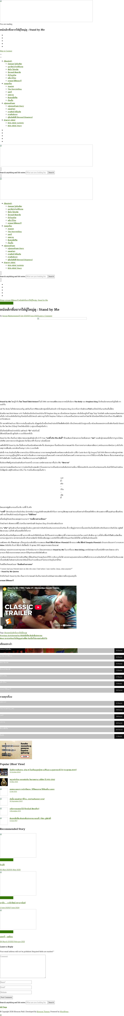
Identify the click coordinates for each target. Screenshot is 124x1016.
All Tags (3, 1007)
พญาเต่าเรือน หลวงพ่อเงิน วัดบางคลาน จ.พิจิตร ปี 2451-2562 (32, 779)
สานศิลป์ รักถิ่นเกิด (14, 111)
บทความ (11, 94)
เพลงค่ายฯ (11, 109)
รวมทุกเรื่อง (8, 83)
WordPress (64, 1011)
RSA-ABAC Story (15, 125)
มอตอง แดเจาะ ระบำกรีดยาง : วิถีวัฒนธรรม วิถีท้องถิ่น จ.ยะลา (32, 789)
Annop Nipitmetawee (10, 316)
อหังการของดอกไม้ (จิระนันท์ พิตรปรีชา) (24, 808)
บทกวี (10, 92)
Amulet (11, 86)
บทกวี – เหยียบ (6, 936)
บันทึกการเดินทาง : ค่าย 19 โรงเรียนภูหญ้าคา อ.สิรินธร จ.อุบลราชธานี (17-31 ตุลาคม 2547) (43, 769)
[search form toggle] (1, 169)
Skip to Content (6, 51)
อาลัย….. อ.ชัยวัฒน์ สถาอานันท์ (13, 902)
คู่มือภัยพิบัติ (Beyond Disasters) (20, 117)
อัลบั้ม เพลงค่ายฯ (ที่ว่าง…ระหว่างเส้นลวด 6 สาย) (27, 799)
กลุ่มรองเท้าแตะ (9, 103)
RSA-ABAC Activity (16, 123)
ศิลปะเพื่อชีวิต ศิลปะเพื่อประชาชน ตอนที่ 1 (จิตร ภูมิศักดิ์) (30, 818)
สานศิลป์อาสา (13, 114)
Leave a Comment (45, 316)
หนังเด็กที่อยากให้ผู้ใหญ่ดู (18, 632)
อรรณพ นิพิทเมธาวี (14, 80)
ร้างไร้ (2, 864)
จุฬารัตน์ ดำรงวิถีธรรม (15, 66)
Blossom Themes (43, 1011)
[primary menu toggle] (1, 54)
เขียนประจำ (8, 61)
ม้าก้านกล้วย (12, 75)
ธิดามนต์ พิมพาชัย (14, 72)
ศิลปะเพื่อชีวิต (12, 97)
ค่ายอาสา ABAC (10, 120)
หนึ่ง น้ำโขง (12, 78)
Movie (6, 632)
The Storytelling (15, 89)
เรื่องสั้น (10, 100)
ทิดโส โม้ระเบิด (13, 69)
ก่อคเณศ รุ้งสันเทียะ (15, 63)
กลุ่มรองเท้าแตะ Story (16, 106)
